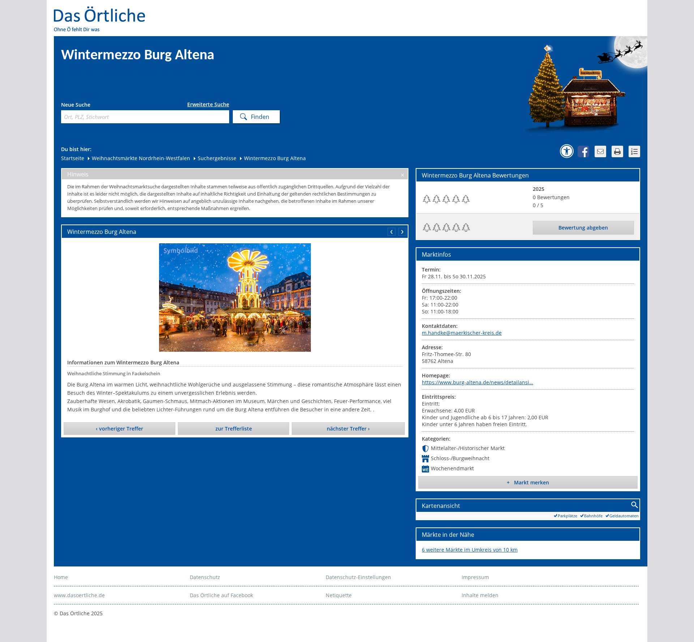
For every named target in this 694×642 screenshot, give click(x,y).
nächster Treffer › (348, 428)
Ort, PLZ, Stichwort (93, 105)
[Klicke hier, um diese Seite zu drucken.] (617, 151)
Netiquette (339, 595)
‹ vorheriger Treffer (119, 428)
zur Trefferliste (233, 428)
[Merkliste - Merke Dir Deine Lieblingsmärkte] (634, 151)
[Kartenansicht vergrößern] (635, 505)
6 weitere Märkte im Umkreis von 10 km (470, 549)
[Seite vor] (402, 232)
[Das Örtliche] (102, 11)
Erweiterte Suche (208, 104)
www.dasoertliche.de (79, 595)
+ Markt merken (528, 482)
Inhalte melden (480, 595)
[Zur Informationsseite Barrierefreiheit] (566, 151)
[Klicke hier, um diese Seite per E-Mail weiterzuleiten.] (600, 151)
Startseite (72, 158)
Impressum (475, 577)
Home (61, 577)
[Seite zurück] (391, 232)
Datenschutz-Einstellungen (358, 577)
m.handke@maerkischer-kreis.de (462, 332)
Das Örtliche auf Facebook (221, 595)
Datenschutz (205, 577)
